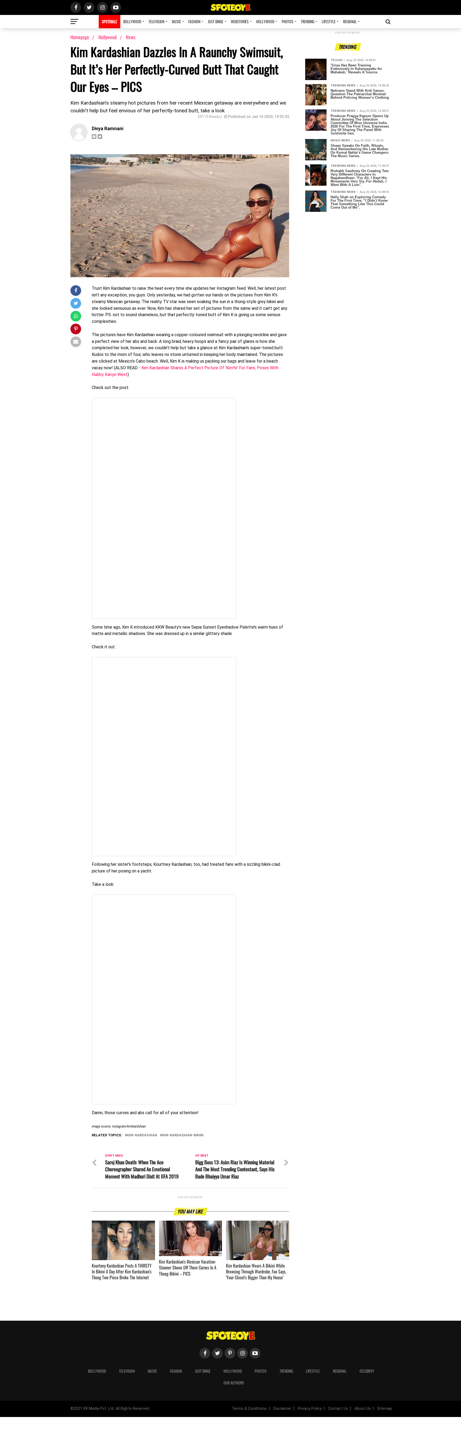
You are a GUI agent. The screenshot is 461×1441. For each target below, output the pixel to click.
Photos (287, 21)
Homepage (79, 37)
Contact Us (338, 1408)
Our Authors (234, 1383)
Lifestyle (329, 21)
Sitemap (384, 1408)
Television (156, 21)
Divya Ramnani (107, 128)
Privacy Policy (310, 1408)
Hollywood (265, 21)
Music (176, 21)
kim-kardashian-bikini (183, 1135)
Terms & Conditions (249, 1408)
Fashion (194, 21)
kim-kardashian (142, 1135)
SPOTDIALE (109, 21)
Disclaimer (282, 1408)
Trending (307, 21)
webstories (240, 21)
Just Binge (215, 21)
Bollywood (132, 21)
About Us (363, 1408)
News (131, 37)
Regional (350, 21)
